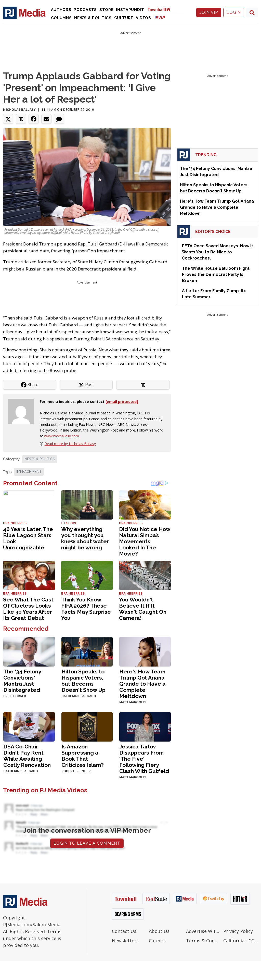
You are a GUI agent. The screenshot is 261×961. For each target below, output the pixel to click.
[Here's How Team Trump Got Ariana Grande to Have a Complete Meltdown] (145, 651)
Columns (61, 18)
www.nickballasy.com (61, 436)
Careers (157, 941)
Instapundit (130, 9)
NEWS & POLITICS (39, 459)
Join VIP (209, 12)
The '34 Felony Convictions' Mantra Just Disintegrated (22, 680)
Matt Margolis (132, 702)
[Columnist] (23, 411)
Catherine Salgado (78, 696)
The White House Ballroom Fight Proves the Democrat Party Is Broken (216, 274)
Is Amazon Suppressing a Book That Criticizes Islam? (82, 755)
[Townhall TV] (161, 9)
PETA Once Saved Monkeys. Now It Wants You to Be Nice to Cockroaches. (217, 252)
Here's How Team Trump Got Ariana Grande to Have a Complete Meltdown (142, 683)
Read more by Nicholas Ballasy (70, 443)
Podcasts (85, 9)
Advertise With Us (203, 931)
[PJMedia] (24, 12)
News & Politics (93, 18)
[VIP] (159, 17)
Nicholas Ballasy (19, 109)
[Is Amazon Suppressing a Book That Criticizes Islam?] (87, 726)
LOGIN (234, 12)
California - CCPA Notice (240, 941)
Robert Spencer (75, 771)
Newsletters (125, 941)
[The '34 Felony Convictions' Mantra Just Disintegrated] (29, 651)
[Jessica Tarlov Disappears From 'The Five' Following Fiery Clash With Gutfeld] (145, 726)
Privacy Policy (238, 931)
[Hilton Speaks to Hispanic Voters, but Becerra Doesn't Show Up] (87, 651)
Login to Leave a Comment (87, 843)
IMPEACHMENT (29, 472)
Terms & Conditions (203, 941)
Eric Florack (14, 696)
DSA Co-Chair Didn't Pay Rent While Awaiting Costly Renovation (27, 755)
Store (106, 9)
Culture (123, 18)
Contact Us (124, 931)
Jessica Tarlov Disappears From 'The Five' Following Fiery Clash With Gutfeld (144, 758)
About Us (159, 931)
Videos (143, 18)
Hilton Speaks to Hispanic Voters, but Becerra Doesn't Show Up (83, 680)
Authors (61, 9)
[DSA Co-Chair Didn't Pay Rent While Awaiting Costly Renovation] (29, 726)
